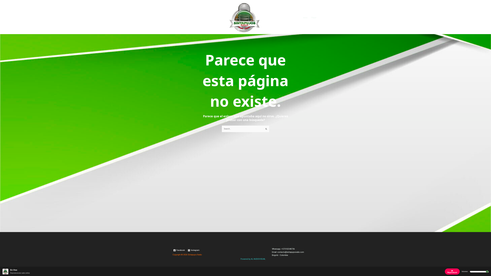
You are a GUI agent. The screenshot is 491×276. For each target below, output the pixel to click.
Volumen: (465, 271)
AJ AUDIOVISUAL (258, 259)
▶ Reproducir (452, 271)
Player (313, 17)
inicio (305, 17)
